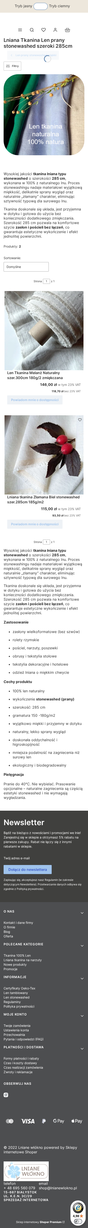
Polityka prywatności (19, 1006)
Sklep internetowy (39, 1222)
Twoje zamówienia (17, 1025)
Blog (7, 932)
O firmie (9, 927)
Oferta (8, 936)
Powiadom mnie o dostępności (35, 400)
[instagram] (6, 1095)
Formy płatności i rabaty (21, 1058)
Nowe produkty (15, 964)
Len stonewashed (17, 997)
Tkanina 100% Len (17, 955)
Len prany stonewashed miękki (36, 55)
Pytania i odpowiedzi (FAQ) (24, 1039)
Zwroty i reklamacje (18, 1072)
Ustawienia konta (16, 1030)
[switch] (78, 1221)
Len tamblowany (16, 993)
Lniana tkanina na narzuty (23, 960)
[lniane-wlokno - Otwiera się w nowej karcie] (44, 1171)
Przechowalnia (14, 1035)
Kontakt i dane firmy (18, 923)
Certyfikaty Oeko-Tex (19, 988)
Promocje (10, 969)
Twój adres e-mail (17, 858)
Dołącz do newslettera (27, 869)
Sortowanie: (12, 258)
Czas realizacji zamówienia (23, 1067)
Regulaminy (12, 1002)
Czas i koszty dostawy (20, 1063)
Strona (38, 281)
